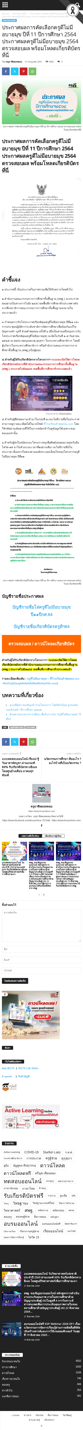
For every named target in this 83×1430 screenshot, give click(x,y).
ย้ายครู (42, 1188)
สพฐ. (29, 1210)
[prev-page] (39, 895)
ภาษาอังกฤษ (11, 1188)
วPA (73, 1195)
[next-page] (44, 895)
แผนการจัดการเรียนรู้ (14, 1237)
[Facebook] (6, 71)
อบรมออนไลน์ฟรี (51, 1224)
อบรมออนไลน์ (21, 1224)
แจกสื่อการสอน (10, 1396)
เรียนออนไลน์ (53, 1231)
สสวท (71, 1210)
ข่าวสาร (27, 1415)
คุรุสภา (66, 1158)
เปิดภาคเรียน (9, 1231)
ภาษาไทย (28, 1188)
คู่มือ (6, 1165)
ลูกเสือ (63, 1195)
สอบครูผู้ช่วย (23, 1216)
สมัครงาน (43, 1210)
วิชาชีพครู (67, 1415)
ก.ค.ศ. (69, 1152)
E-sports (7, 1076)
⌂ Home (15, 1415)
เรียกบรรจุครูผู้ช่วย (29, 1231)
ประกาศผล (31, 727)
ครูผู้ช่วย (51, 1158)
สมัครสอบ (58, 1210)
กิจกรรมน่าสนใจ (20, 13)
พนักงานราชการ (65, 1181)
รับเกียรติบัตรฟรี (23, 1196)
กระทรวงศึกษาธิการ (13, 1158)
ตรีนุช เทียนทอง (45, 1173)
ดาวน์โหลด (52, 1165)
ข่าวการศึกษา (9, 1367)
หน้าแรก (5, 13)
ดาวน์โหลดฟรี (17, 1173)
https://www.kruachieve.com (41, 811)
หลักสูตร (54, 1217)
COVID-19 (31, 1152)
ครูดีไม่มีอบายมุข (16, 727)
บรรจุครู (50, 1181)
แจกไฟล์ (71, 1231)
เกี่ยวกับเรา (49, 1419)
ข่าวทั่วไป (7, 1390)
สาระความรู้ (34, 1419)
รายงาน (52, 1195)
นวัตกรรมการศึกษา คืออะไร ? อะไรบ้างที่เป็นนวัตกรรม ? (62, 761)
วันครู (6, 1203)
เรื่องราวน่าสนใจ (11, 1378)
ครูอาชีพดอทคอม (14, 61)
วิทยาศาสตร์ (12, 1210)
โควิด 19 (33, 1237)
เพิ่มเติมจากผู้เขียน (53, 835)
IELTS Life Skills (28, 1068)
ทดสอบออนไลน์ (23, 1181)
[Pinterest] (23, 71)
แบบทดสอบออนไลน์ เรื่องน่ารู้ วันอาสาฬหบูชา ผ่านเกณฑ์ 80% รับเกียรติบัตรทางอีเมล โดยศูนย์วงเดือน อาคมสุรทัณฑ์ (20, 767)
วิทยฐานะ (20, 1203)
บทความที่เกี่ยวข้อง (30, 835)
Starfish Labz (52, 1152)
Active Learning (12, 1152)
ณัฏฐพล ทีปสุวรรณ (24, 1165)
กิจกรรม (39, 1415)
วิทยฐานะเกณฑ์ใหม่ (43, 1203)
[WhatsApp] (32, 71)
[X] (15, 71)
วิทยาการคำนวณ (66, 1203)
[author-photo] (41, 793)
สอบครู (8, 1216)
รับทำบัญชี (24, 1076)
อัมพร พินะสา (71, 1224)
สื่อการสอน (40, 1216)
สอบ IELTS (8, 1068)
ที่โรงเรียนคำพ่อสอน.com (58, 423)
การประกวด (33, 1158)
